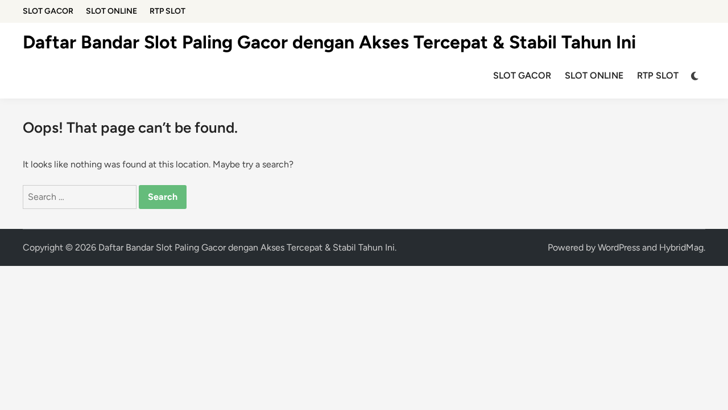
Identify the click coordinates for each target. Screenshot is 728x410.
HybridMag (681, 247)
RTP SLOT (167, 11)
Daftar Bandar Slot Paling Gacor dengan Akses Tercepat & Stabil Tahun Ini (329, 42)
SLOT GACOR (48, 11)
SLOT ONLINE (111, 11)
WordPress (619, 247)
